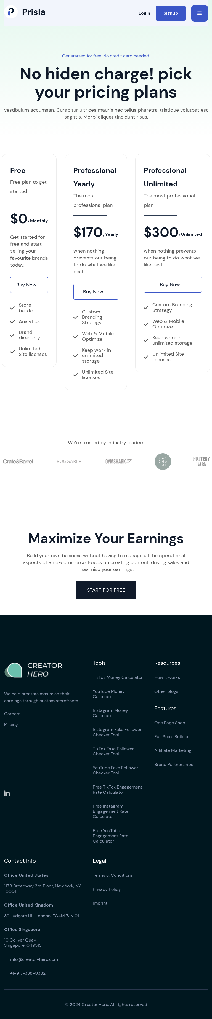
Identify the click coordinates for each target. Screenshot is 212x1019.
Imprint (100, 903)
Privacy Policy (107, 889)
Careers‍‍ (12, 714)
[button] (199, 13)
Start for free (106, 590)
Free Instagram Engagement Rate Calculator (110, 811)
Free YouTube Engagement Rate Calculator (110, 836)
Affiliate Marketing (172, 750)
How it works (167, 677)
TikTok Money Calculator (118, 677)
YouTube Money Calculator (109, 694)
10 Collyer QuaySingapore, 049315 (23, 937)
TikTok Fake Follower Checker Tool (113, 751)
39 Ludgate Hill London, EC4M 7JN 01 (41, 910)
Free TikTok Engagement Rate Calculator (117, 789)
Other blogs (166, 691)
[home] (24, 11)
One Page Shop (169, 722)
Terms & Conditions (113, 875)
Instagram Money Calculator (110, 713)
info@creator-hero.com (31, 959)
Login (144, 13)
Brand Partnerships (173, 764)
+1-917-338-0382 (25, 973)
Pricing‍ (11, 724)
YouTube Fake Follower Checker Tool (115, 770)
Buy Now (29, 284)
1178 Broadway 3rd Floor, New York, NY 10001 (42, 883)
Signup (170, 13)
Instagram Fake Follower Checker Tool (117, 732)
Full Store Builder (171, 736)
